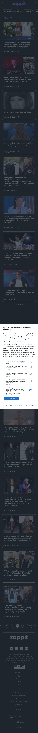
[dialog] (19, 366)
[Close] (34, 328)
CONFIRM (11, 398)
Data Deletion (8, 405)
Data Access (19, 405)
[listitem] (19, 362)
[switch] (30, 367)
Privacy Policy (30, 405)
